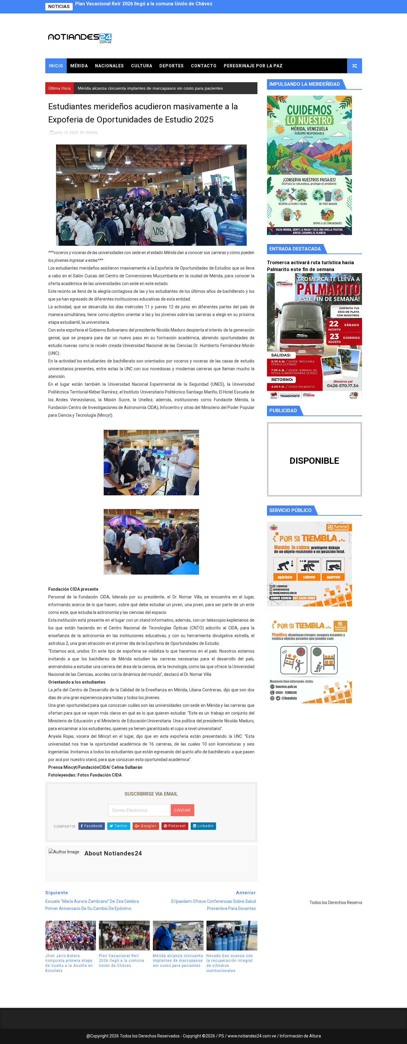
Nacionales (109, 65)
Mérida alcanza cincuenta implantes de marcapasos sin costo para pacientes (162, 7)
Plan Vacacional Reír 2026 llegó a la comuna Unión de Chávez (121, 961)
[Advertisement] (314, 764)
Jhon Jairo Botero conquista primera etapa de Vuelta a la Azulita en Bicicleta (69, 963)
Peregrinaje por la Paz (253, 65)
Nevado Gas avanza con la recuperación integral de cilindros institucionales (229, 963)
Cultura (141, 65)
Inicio (56, 65)
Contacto (204, 65)
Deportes (171, 65)
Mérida (79, 65)
